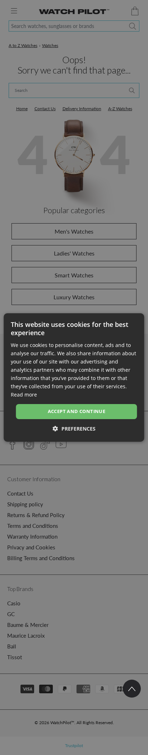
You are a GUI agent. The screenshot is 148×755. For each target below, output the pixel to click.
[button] (74, 429)
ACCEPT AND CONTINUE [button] (77, 411)
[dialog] (74, 377)
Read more (24, 394)
